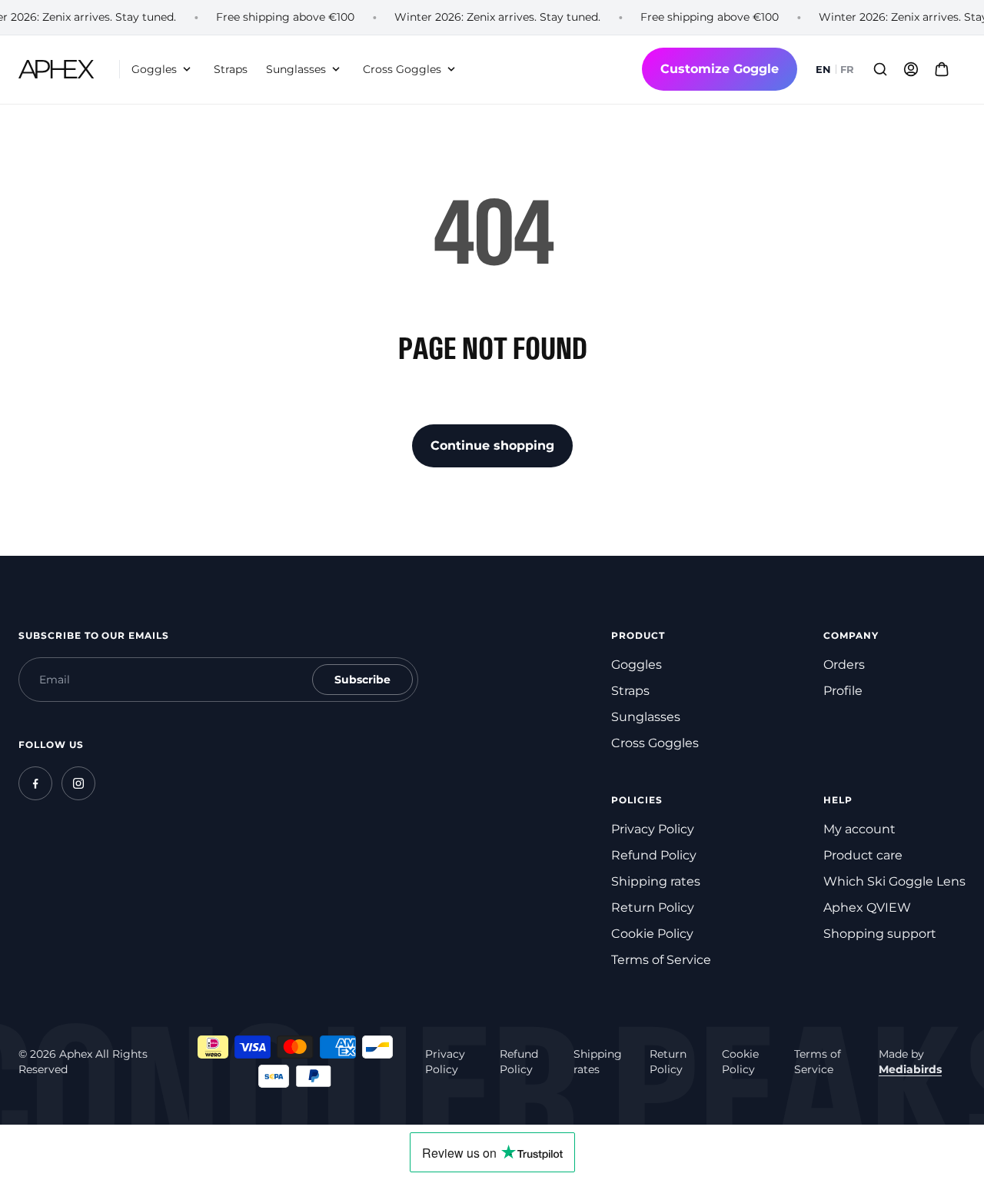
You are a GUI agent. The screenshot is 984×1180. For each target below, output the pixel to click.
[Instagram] (78, 783)
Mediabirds (910, 1069)
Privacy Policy (652, 829)
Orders (844, 664)
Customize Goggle (719, 68)
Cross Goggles (655, 743)
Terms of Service (661, 959)
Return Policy (652, 907)
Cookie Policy (652, 933)
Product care (863, 855)
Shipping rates (655, 881)
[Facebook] (35, 783)
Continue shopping (492, 445)
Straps (630, 690)
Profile (843, 690)
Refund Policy (653, 855)
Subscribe (362, 679)
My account (859, 829)
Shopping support (879, 933)
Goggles (636, 664)
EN (823, 70)
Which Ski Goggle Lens (894, 881)
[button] (163, 69)
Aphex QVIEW (867, 907)
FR (847, 70)
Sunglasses (645, 717)
